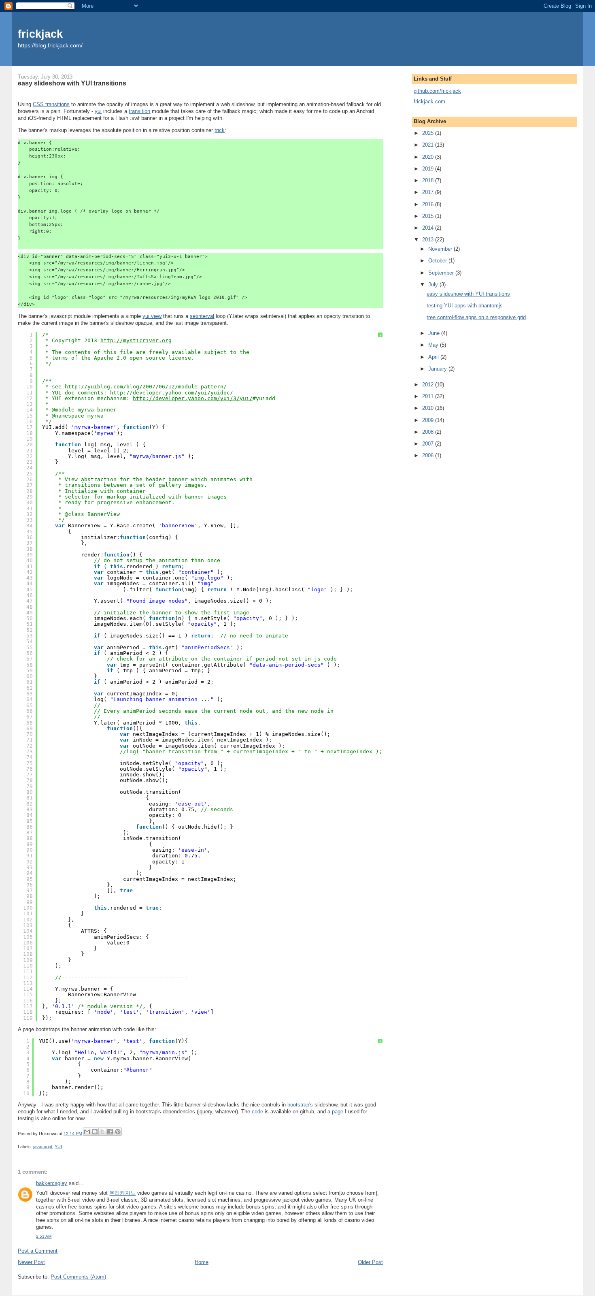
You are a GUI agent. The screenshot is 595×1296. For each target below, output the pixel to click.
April (434, 357)
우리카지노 (122, 1193)
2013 (428, 240)
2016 (428, 204)
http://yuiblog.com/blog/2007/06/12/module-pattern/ (146, 387)
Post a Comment (37, 1251)
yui (98, 111)
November (441, 249)
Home (201, 1262)
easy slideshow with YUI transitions (468, 294)
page (337, 1111)
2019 (428, 169)
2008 (428, 432)
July (434, 284)
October (438, 261)
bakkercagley (51, 1183)
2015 (428, 216)
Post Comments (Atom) (78, 1277)
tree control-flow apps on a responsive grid (476, 317)
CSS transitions (51, 104)
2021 (428, 145)
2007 (428, 444)
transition (139, 111)
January (438, 369)
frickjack (40, 34)
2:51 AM (43, 1236)
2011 (428, 396)
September (441, 273)
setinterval (202, 316)
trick (220, 130)
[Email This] (87, 1132)
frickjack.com (429, 101)
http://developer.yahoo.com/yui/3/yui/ (193, 398)
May (434, 345)
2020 (428, 157)
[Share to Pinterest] (118, 1132)
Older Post (370, 1262)
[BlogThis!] (95, 1132)
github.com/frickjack (437, 91)
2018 (428, 180)
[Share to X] (102, 1132)
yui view (152, 316)
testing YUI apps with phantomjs (465, 306)
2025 (428, 133)
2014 (428, 228)
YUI (58, 1146)
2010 (428, 408)
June (434, 333)
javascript (42, 1146)
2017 (428, 192)
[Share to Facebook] (110, 1132)
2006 (428, 455)
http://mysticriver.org (136, 340)
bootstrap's (300, 1105)
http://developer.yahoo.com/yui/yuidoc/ (171, 393)
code (257, 1111)
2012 (428, 385)
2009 (428, 420)
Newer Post (31, 1262)
